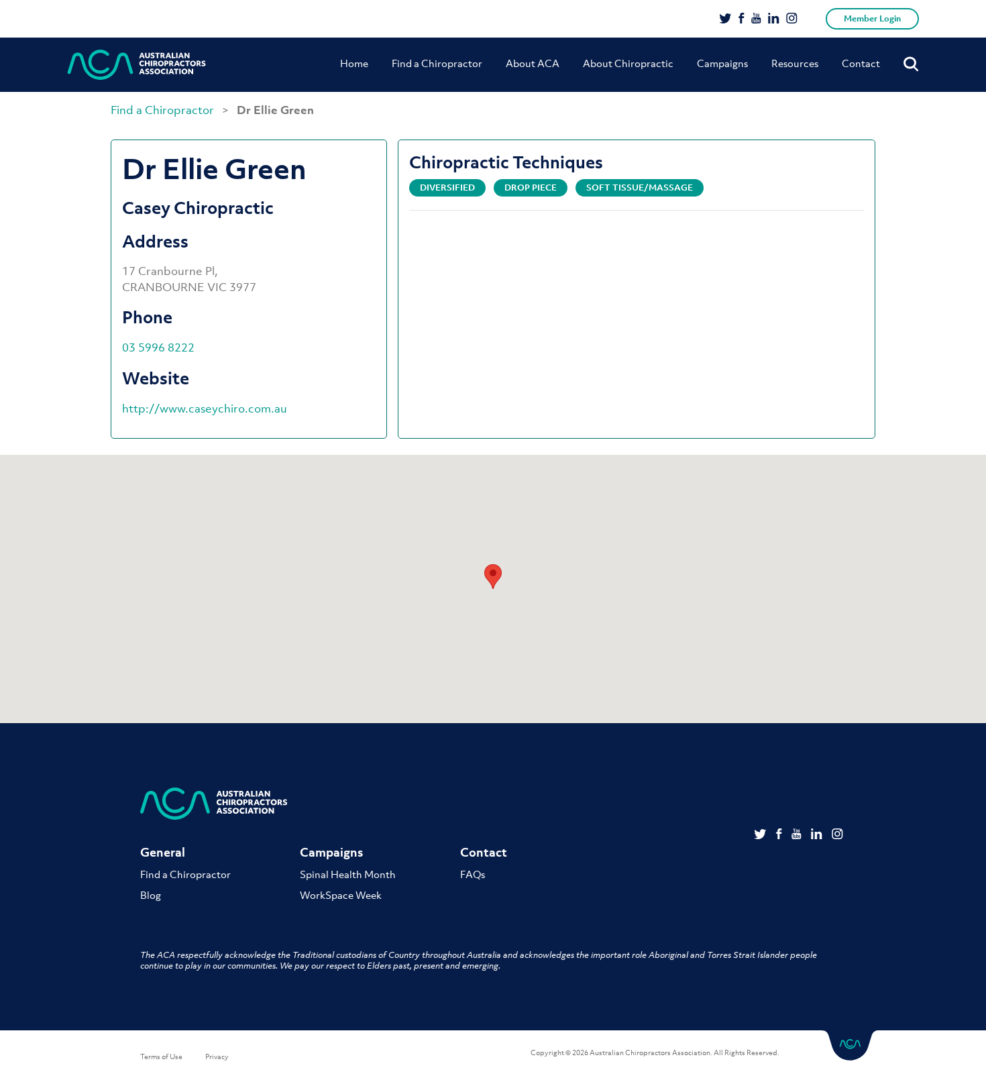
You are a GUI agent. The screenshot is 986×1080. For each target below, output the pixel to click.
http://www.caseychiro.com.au (204, 408)
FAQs (472, 874)
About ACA (532, 63)
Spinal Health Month (348, 874)
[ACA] (137, 65)
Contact (861, 63)
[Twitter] (725, 19)
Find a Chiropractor (437, 63)
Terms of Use (161, 1056)
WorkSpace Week (341, 895)
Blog (150, 895)
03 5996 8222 (158, 347)
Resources (794, 63)
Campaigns (722, 63)
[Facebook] (741, 19)
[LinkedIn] (773, 19)
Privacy (217, 1056)
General (162, 852)
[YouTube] (756, 19)
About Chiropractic (628, 63)
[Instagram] (792, 19)
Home (354, 63)
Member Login (872, 18)
